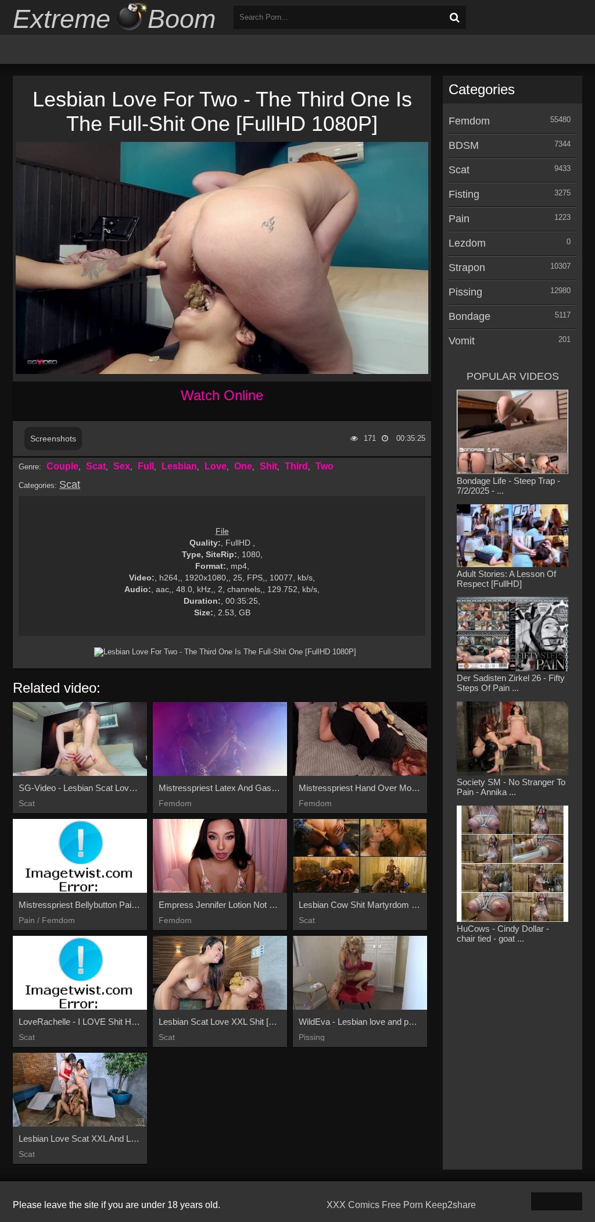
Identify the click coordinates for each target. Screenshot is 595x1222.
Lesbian (179, 466)
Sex (121, 466)
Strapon (467, 267)
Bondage (469, 316)
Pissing (465, 292)
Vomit (462, 341)
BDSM (464, 145)
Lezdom (467, 243)
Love (216, 466)
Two (325, 466)
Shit (268, 466)
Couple (62, 466)
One (243, 466)
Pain (459, 219)
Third (296, 466)
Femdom (469, 121)
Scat (96, 466)
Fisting (464, 194)
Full (146, 466)
